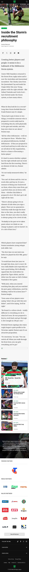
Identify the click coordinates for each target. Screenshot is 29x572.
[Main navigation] (2, 2)
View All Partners (14, 534)
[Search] (27, 2)
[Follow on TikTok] (17, 541)
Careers (5, 562)
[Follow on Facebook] (20, 541)
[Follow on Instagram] (26, 541)
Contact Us (14, 562)
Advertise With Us (21, 562)
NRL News (4, 28)
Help (9, 562)
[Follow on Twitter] (23, 541)
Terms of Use (11, 559)
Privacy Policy (18, 559)
